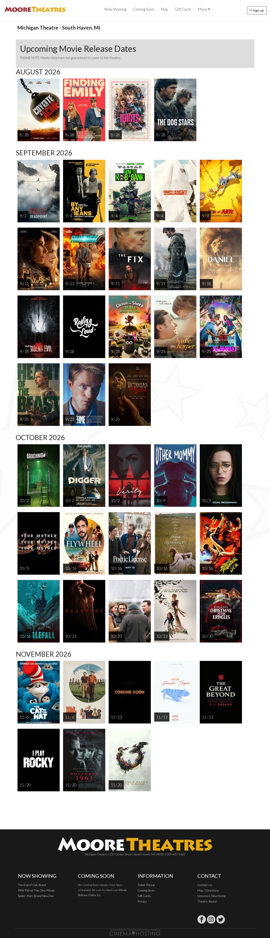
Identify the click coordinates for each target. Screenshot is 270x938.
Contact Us (204, 885)
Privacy (142, 901)
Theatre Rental (207, 901)
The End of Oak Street (32, 885)
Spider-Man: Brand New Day (36, 896)
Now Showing (115, 9)
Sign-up (258, 10)
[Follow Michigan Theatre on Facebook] (201, 919)
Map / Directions (208, 890)
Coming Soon (143, 9)
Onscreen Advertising (211, 896)
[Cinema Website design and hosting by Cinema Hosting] (135, 932)
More (202, 9)
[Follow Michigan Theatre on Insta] (211, 919)
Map (164, 9)
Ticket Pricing (146, 885)
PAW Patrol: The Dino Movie (36, 890)
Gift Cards (183, 9)
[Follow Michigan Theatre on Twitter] (220, 919)
